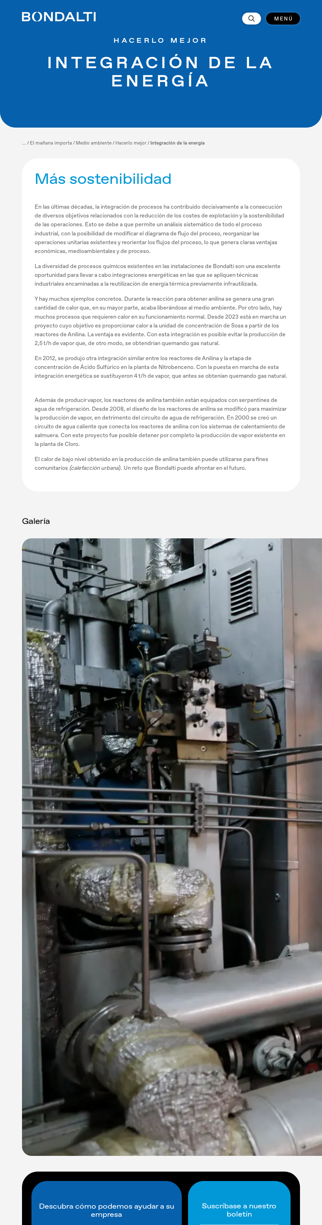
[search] (251, 19)
